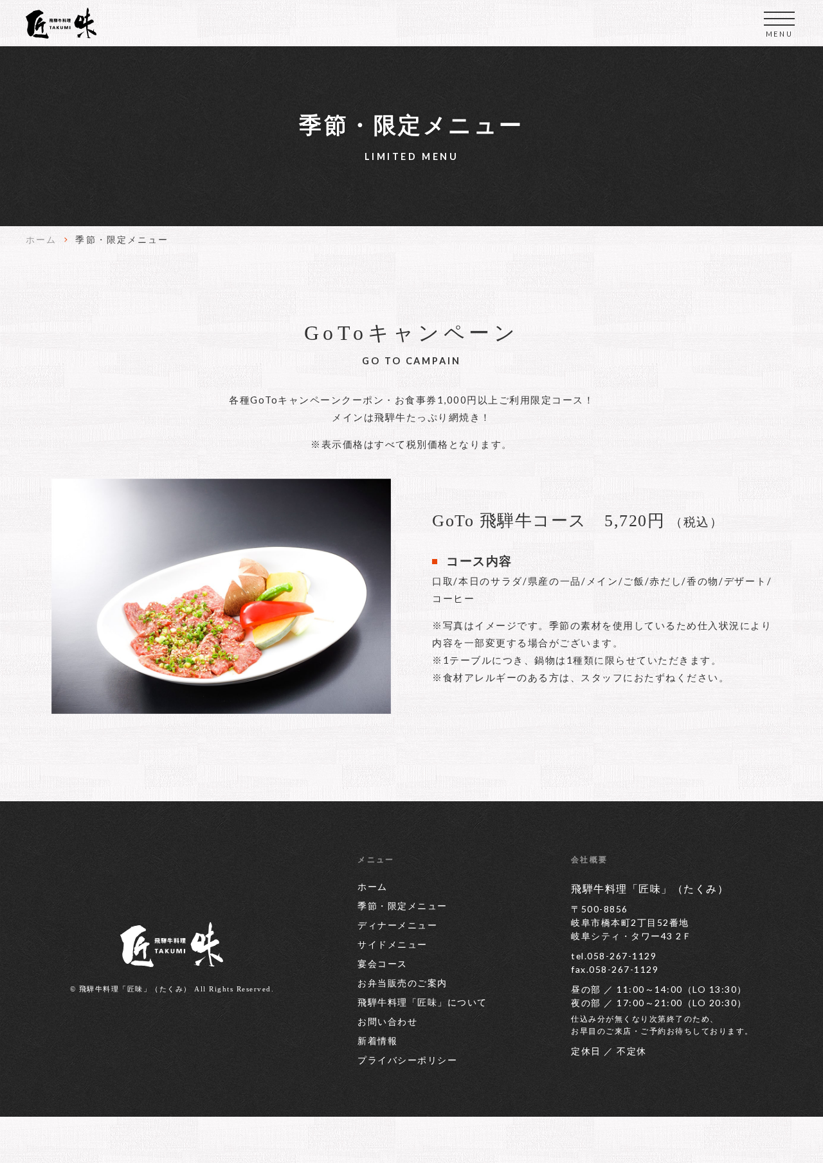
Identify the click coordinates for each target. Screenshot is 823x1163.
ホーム (41, 239)
